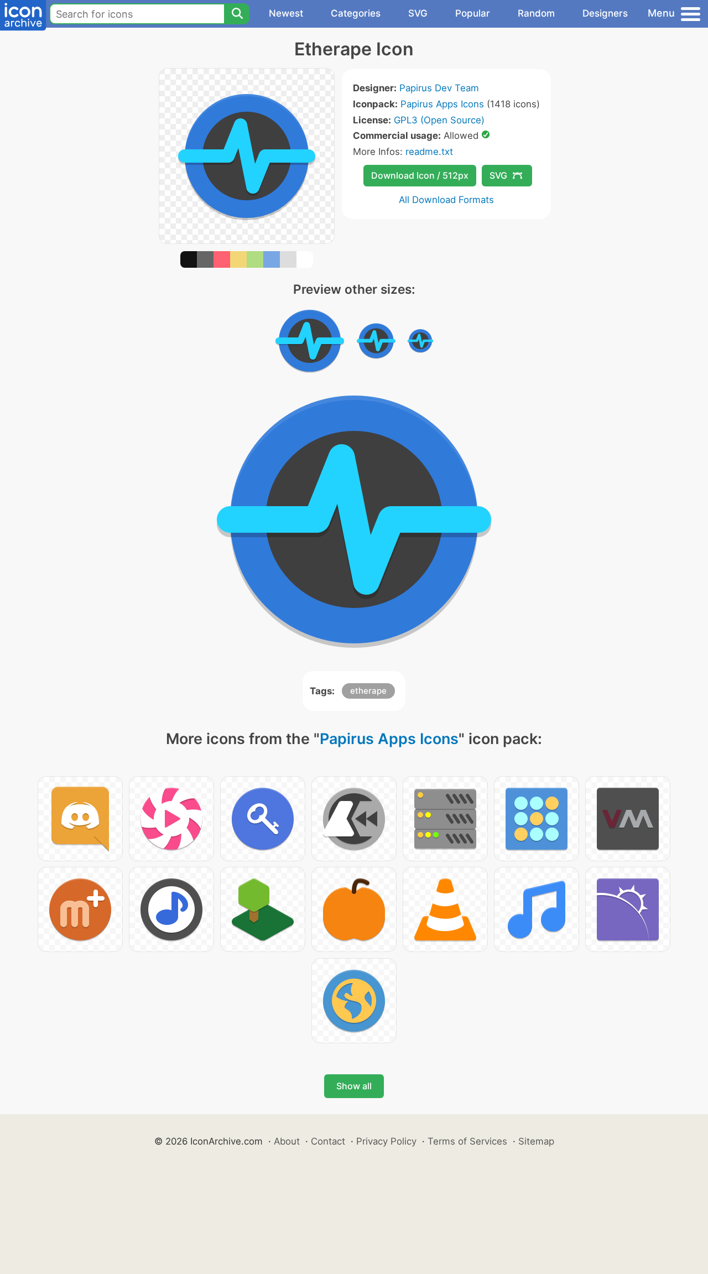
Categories (356, 13)
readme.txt (429, 151)
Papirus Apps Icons (442, 104)
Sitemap (536, 1141)
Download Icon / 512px (419, 175)
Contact (328, 1141)
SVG (418, 13)
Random (536, 13)
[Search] (236, 13)
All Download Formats (446, 199)
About (287, 1141)
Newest (286, 13)
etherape (368, 690)
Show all (354, 1085)
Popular (472, 13)
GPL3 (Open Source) (439, 120)
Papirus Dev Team (439, 87)
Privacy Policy (386, 1141)
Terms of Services (467, 1141)
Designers (605, 13)
